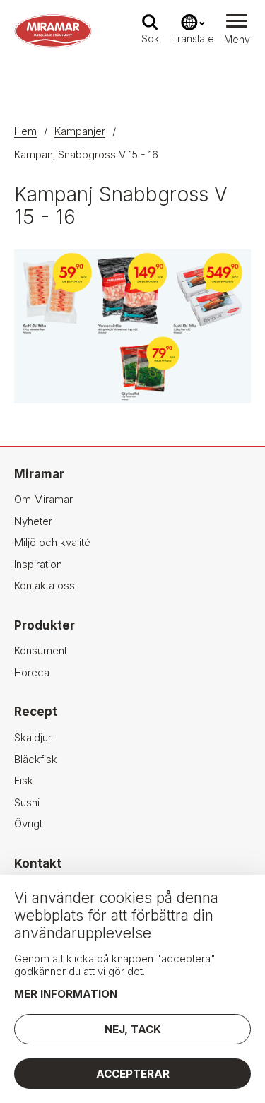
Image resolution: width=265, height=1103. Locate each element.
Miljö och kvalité (52, 542)
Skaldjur (33, 737)
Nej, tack (133, 1029)
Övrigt (28, 823)
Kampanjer (79, 131)
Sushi (27, 802)
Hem (25, 131)
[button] (237, 31)
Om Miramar (43, 499)
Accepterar (133, 1073)
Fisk (23, 780)
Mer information (65, 994)
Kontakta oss (44, 585)
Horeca (31, 672)
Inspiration (38, 564)
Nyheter (33, 521)
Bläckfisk (35, 759)
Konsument (40, 650)
